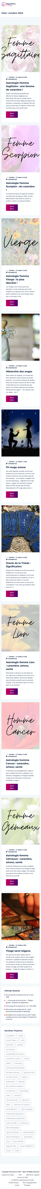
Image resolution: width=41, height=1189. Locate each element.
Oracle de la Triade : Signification (18, 565)
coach (17, 1185)
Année (21, 1036)
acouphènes (10, 1036)
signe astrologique (12, 1128)
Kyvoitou (11, 77)
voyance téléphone (26, 1146)
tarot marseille (18, 1141)
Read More (12, 114)
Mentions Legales (33, 1175)
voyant (8, 1151)
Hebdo (8, 1063)
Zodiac (17, 1151)
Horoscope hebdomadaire (15, 1068)
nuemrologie (23, 1091)
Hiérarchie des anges (19, 371)
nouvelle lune (10, 1091)
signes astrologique (13, 1137)
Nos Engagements (30, 1183)
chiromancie (10, 1049)
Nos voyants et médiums (14, 1086)
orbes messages (26, 1109)
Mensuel (21, 1082)
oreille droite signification (15, 1114)
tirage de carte (11, 1146)
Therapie (27, 1185)
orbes (8, 1105)
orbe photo (25, 1100)
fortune (26, 1059)
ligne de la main (29, 1072)
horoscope (18, 1063)
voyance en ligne (8, 1175)
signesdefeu (28, 1137)
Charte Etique (14, 1183)
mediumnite (10, 1082)
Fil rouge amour (16, 467)
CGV (20, 1175)
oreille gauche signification (15, 1118)
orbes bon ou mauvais (22, 1105)
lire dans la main (12, 1077)
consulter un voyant (13, 1059)
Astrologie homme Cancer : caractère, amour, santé (17, 763)
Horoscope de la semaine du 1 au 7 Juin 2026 (21, 1006)
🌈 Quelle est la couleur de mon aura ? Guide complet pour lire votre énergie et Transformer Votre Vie (21, 1017)
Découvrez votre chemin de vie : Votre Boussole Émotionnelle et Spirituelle (18, 1010)
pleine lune (24, 1123)
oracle (8, 1095)
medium (24, 1077)
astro (22, 1040)
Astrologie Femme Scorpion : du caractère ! (20, 186)
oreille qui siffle (11, 1123)
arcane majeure (11, 1040)
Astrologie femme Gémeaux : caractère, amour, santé (19, 859)
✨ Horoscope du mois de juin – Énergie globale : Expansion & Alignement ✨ (19, 1002)
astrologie (9, 1045)
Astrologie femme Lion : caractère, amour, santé (20, 665)
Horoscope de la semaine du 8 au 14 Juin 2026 (19, 996)
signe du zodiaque (12, 1132)
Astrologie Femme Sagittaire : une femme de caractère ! (20, 86)
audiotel (20, 1045)
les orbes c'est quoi (12, 1072)
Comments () (12, 79)
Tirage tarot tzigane (18, 950)
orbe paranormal (12, 1100)
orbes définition (11, 1109)
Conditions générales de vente (22, 1180)
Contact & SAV (22, 1177)
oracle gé (17, 1095)
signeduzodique (28, 1132)
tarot (7, 1141)
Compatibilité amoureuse (15, 1054)
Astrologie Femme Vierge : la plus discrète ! (17, 279)
